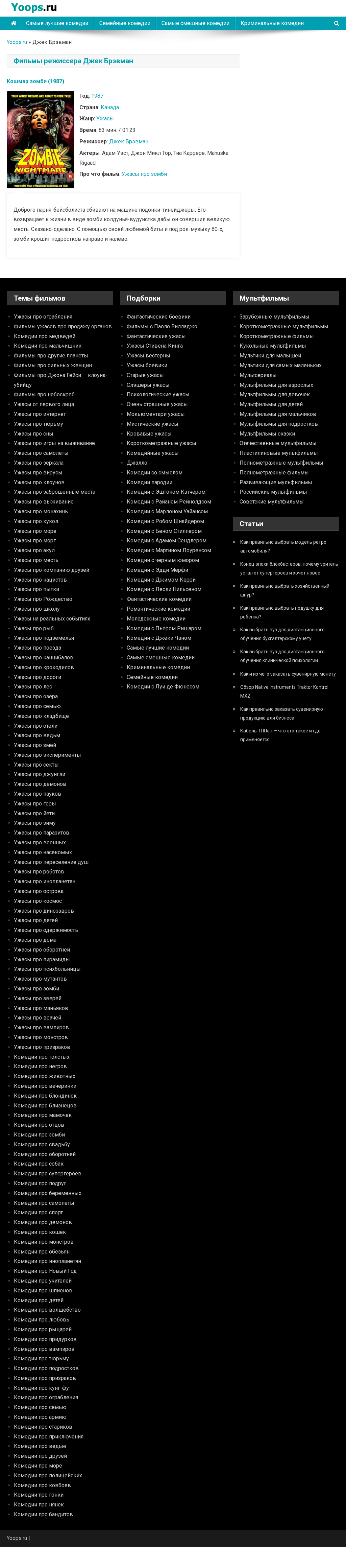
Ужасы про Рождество (43, 599)
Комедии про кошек (40, 1232)
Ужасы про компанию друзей (51, 570)
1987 (97, 96)
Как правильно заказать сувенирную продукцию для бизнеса (281, 713)
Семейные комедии (124, 23)
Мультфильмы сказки (267, 433)
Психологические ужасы (158, 394)
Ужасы (105, 118)
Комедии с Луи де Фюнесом (163, 686)
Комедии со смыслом (154, 472)
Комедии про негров (40, 1066)
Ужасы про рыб (34, 628)
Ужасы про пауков (37, 794)
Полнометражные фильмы (274, 472)
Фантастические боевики (159, 316)
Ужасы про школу (37, 609)
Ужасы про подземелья (44, 638)
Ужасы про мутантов (40, 979)
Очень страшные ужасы (157, 404)
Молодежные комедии (156, 618)
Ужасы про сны (33, 433)
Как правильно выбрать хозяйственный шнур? (284, 590)
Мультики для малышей (270, 355)
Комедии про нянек (39, 1504)
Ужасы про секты (36, 764)
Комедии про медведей (44, 336)
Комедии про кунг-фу (41, 1388)
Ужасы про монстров (41, 1037)
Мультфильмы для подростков (279, 424)
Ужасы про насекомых (43, 852)
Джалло (137, 463)
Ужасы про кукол (36, 521)
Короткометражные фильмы (277, 336)
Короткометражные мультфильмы (284, 326)
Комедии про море (38, 1465)
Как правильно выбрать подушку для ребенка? (282, 612)
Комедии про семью (40, 1407)
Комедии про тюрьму (41, 1358)
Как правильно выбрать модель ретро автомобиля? (283, 546)
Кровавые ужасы (149, 433)
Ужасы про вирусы (38, 472)
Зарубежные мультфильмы (275, 316)
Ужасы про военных (40, 842)
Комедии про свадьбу (42, 1144)
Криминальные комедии (272, 23)
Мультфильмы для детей (271, 404)
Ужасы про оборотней (42, 949)
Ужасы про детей (36, 920)
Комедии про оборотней (45, 1154)
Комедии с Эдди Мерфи (157, 570)
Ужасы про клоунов (39, 482)
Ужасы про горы (35, 803)
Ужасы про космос (38, 901)
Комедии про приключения (48, 1436)
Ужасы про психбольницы (47, 969)
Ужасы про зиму (35, 823)
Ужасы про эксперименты (47, 755)
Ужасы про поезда (37, 647)
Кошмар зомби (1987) (35, 81)
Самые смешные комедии (195, 23)
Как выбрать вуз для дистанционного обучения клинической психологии (282, 656)
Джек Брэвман (128, 141)
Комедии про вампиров (44, 1349)
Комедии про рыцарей (43, 1329)
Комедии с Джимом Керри (161, 580)
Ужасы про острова (39, 891)
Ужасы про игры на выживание (54, 443)
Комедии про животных (44, 1076)
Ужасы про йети (34, 813)
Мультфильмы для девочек (275, 394)
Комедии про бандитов (43, 1514)
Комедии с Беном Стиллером (164, 531)
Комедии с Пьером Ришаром (164, 628)
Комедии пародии (149, 482)
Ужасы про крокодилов (44, 667)
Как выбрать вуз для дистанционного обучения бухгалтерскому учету (282, 634)
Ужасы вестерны (148, 355)
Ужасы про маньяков (41, 1008)
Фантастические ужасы (156, 336)
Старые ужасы (145, 375)
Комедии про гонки (39, 1495)
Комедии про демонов (43, 1222)
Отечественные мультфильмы (278, 443)
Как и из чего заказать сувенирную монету (288, 674)
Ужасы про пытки (36, 589)
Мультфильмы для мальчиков (278, 414)
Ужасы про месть (36, 560)
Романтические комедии (158, 609)
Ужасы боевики (147, 365)
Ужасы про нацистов (40, 580)
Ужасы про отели (35, 726)
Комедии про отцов (39, 1125)
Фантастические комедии (159, 599)
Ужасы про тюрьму (38, 424)
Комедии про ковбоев (42, 1485)
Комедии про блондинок (45, 1096)
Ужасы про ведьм (37, 735)
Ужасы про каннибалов (43, 657)
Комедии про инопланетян (47, 1261)
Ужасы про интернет (40, 414)
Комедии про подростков (46, 1368)
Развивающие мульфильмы (276, 482)
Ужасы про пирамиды (42, 959)
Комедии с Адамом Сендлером (166, 540)
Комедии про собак (39, 1164)
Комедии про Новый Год (45, 1271)
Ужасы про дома (35, 940)
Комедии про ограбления (46, 1397)
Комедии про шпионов (43, 1290)
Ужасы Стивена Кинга (155, 346)
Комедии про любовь (41, 1319)
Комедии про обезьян (42, 1251)
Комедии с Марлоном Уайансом (167, 511)
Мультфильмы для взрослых (276, 385)
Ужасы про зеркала (39, 463)
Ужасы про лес (33, 686)
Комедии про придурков (45, 1339)
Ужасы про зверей (37, 998)
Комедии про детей (39, 1300)
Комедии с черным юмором (163, 560)
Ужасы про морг (35, 540)
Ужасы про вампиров (41, 1027)
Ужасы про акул (34, 550)
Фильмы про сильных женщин (53, 365)
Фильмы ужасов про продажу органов (63, 326)
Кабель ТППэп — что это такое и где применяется (280, 735)
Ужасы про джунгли (39, 774)
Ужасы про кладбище (41, 716)
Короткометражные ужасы (161, 443)
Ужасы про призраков (42, 1047)
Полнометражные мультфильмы (281, 463)
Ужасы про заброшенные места (54, 492)
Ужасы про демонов (40, 784)
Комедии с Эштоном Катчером (166, 492)
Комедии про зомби (39, 1134)
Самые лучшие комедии (57, 23)
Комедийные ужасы (153, 453)
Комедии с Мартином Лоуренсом (169, 550)
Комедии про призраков (45, 1378)
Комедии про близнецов (45, 1105)
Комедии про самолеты (44, 1203)
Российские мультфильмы (273, 492)
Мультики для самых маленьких (281, 365)
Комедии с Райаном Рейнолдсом (169, 501)
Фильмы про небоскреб (44, 394)
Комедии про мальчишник (47, 346)
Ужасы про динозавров (44, 911)
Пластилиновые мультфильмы (279, 453)
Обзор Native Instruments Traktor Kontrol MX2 (284, 691)
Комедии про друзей (40, 1456)
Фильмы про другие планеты (51, 355)
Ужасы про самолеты (41, 453)
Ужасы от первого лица (44, 404)
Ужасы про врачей (37, 1017)
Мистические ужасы (152, 424)
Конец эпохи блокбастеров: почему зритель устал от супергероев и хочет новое (289, 568)
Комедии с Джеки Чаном (159, 638)
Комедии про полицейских (48, 1475)
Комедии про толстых (42, 1057)
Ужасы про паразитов (41, 832)
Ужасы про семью (37, 706)
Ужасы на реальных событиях (52, 618)
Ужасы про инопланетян (44, 881)
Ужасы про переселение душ (51, 862)
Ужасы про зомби (144, 174)
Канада (110, 107)
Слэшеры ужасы (148, 385)
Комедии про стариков (43, 1427)
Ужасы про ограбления (43, 316)
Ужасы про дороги (37, 677)
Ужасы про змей (35, 745)
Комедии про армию (40, 1417)
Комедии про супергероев (47, 1173)
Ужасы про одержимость (46, 930)
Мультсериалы (258, 375)
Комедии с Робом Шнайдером (165, 521)
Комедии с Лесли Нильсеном (164, 589)
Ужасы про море (35, 531)
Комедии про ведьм (40, 1446)
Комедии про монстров (44, 1242)
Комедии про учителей (43, 1281)
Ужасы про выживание (44, 501)
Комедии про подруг (40, 1183)
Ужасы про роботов (39, 871)
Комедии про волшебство (47, 1310)
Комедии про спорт (38, 1212)
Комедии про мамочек (43, 1115)
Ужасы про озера (36, 696)
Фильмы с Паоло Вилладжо (162, 326)
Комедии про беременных (47, 1193)
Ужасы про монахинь (41, 511)
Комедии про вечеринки (45, 1086)
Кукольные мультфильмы (273, 346)
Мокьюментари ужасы (156, 414)
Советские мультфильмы (272, 501)
